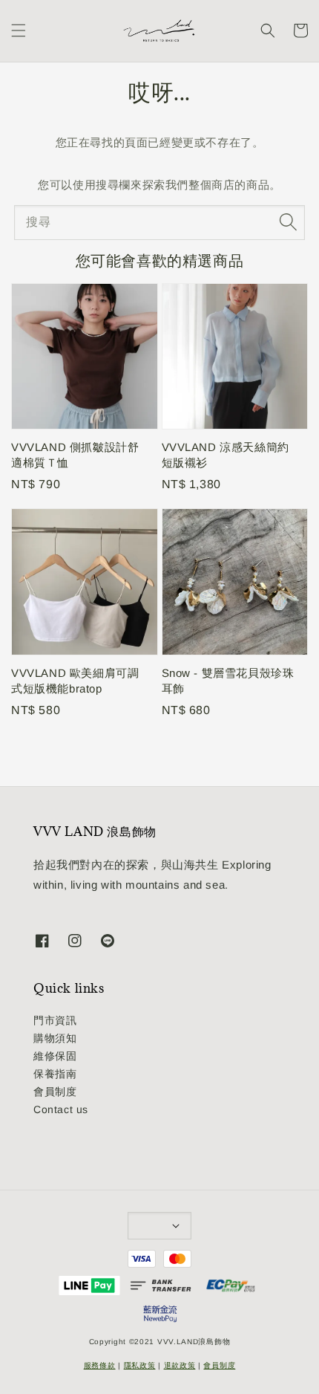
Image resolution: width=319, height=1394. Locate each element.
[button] (18, 30)
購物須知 (54, 1038)
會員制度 (54, 1092)
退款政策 (180, 1365)
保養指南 (54, 1074)
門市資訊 (54, 1020)
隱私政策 (140, 1365)
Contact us (60, 1109)
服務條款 (100, 1365)
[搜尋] (288, 222)
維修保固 (54, 1056)
